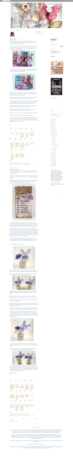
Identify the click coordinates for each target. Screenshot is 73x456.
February (54, 149)
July (53, 138)
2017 (53, 152)
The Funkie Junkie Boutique (19, 119)
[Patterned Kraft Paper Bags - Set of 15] (27, 403)
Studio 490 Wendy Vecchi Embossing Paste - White (22, 396)
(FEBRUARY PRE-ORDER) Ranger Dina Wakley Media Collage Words (12, 396)
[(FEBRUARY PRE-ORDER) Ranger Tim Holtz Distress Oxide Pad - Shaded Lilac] (12, 383)
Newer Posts (11, 418)
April (54, 142)
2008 (53, 165)
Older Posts (36, 418)
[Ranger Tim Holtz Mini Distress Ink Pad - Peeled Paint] (12, 403)
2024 (53, 120)
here (45, 444)
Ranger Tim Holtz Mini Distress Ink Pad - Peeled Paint (12, 406)
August (54, 136)
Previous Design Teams (17, 30)
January (54, 150)
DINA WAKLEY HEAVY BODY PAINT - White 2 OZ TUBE (17, 155)
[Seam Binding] (32, 393)
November (54, 132)
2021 (53, 125)
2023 (53, 122)
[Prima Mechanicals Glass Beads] (27, 393)
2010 (53, 162)
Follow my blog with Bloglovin (56, 116)
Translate (58, 52)
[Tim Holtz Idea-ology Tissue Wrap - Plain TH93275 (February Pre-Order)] (12, 141)
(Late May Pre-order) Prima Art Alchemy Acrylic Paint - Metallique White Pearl (27, 387)
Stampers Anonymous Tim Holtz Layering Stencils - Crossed (17, 397)
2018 (53, 129)
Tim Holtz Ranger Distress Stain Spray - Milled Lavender (22, 386)
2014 (53, 156)
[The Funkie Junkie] (57, 73)
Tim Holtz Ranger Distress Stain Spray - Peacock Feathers (27, 135)
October (54, 134)
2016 (53, 153)
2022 (53, 123)
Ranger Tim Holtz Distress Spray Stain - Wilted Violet (32, 134)
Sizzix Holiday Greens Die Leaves (32, 405)
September (54, 135)
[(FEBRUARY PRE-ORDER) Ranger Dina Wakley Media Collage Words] (12, 393)
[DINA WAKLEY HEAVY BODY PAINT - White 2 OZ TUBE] (17, 152)
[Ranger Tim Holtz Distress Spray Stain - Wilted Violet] (32, 132)
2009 (53, 164)
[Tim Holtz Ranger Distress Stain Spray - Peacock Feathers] (27, 132)
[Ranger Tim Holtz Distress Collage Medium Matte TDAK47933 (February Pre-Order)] (22, 142)
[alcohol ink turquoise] (17, 132)
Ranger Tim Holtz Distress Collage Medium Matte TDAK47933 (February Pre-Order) (22, 146)
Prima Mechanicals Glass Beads (27, 395)
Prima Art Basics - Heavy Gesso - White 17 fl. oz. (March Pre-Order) (22, 135)
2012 (53, 159)
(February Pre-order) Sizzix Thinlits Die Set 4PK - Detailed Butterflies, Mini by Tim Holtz (17, 407)
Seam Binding (32, 395)
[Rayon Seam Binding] (32, 142)
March (54, 147)
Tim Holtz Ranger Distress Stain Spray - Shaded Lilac (17, 386)
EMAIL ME (52, 110)
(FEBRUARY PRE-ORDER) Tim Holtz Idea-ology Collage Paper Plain (17, 145)
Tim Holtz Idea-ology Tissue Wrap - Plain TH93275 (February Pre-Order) (12, 145)
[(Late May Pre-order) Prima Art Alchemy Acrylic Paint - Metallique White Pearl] (27, 383)
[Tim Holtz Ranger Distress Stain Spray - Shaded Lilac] (17, 383)
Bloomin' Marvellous (14, 169)
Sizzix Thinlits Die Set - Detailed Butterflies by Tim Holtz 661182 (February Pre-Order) (12, 156)
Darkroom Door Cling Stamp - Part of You (27, 144)
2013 (53, 158)
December (54, 131)
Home (11, 30)
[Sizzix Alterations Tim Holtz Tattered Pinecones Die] (32, 383)
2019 (53, 128)
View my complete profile (39, 33)
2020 (53, 126)
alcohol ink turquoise (17, 133)
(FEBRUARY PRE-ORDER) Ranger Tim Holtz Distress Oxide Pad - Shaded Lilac (12, 387)
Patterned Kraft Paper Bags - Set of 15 (27, 405)
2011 (53, 161)
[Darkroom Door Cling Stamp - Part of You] (27, 142)
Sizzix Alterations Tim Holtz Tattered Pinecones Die (32, 386)
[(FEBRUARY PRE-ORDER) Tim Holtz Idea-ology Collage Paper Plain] (17, 142)
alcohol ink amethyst (12, 133)
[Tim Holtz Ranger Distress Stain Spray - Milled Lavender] (22, 383)
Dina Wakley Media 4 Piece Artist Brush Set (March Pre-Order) (22, 155)
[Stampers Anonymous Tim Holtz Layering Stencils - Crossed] (17, 393)
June (53, 139)
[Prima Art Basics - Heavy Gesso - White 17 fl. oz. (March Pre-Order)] (22, 132)
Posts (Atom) (16, 421)
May (53, 141)
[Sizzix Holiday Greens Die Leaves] (32, 403)
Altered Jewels (13, 39)
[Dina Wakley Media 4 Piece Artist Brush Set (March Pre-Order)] (22, 152)
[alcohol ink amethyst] (12, 132)
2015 (53, 155)
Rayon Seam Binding (32, 143)
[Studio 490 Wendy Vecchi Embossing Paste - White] (22, 393)
